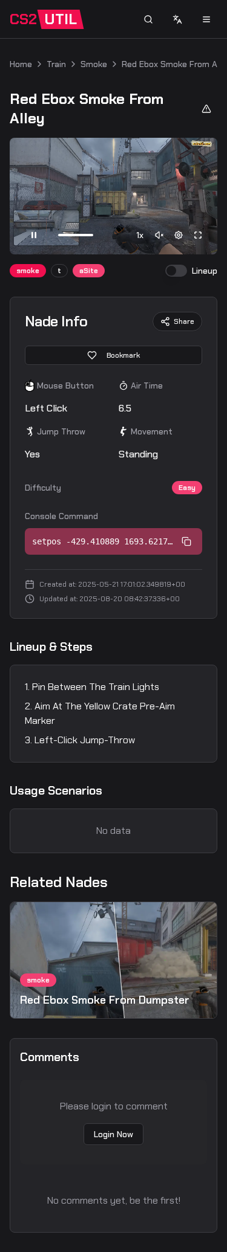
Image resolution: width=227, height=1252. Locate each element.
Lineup (204, 270)
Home (21, 64)
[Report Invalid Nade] (206, 109)
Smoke (94, 64)
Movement (152, 431)
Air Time (147, 385)
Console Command (61, 516)
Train (56, 64)
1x (139, 235)
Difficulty (43, 487)
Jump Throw (61, 431)
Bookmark (123, 355)
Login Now (113, 1134)
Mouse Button (65, 385)
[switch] (176, 271)
